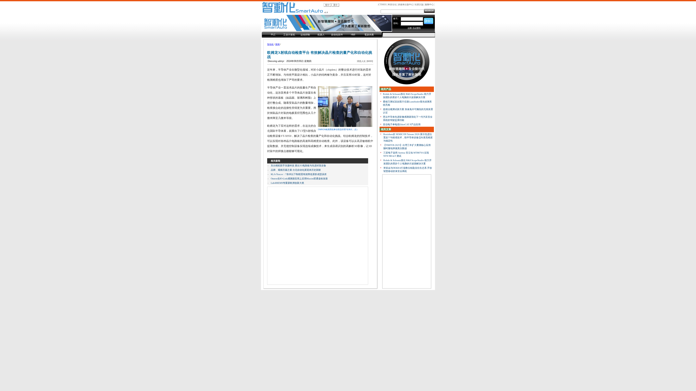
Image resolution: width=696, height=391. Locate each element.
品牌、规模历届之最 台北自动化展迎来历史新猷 (296, 170)
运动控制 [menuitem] (305, 34)
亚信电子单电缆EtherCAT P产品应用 (401, 124)
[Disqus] (317, 235)
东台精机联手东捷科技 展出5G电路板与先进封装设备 (298, 165)
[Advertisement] (407, 231)
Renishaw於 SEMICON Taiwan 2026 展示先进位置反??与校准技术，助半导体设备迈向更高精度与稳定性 (408, 137)
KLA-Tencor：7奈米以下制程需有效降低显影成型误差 (299, 174)
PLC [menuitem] (273, 34)
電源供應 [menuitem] (369, 34)
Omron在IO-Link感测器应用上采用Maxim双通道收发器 (299, 178)
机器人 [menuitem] (321, 34)
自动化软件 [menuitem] (337, 34)
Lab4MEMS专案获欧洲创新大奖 (287, 183)
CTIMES (382, 4)
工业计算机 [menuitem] (289, 34)
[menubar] (322, 35)
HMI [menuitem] (353, 34)
